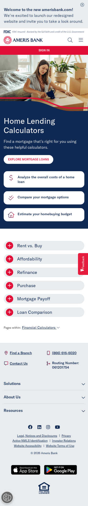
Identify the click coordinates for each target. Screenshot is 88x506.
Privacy (66, 436)
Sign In (44, 50)
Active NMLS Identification (30, 440)
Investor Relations (64, 440)
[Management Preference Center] (7, 497)
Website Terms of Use (60, 446)
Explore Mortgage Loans (28, 159)
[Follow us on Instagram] (48, 427)
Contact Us (19, 363)
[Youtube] (57, 427)
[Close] (82, 3)
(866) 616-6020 (64, 353)
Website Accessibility (28, 446)
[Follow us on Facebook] (30, 427)
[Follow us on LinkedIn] (39, 427)
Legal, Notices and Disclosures (37, 436)
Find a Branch (21, 353)
